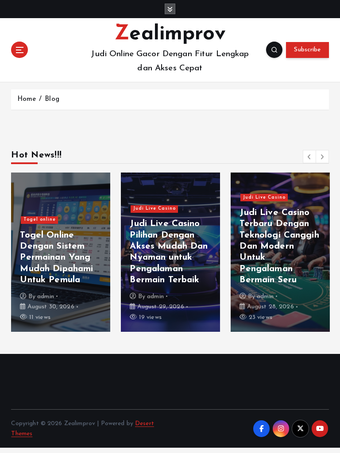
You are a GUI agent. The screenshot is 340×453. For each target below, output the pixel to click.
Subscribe (307, 50)
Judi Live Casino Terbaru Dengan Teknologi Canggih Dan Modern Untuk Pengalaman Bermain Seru (279, 246)
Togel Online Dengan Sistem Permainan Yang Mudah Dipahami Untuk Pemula (56, 258)
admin (45, 296)
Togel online (39, 219)
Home (26, 99)
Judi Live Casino (154, 208)
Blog (52, 99)
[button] (309, 156)
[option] (60, 252)
